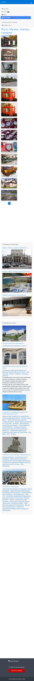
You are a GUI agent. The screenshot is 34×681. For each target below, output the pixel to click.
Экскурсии (17, 374)
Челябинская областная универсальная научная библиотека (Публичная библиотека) (15, 428)
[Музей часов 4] (9, 109)
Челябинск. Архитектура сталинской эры (16, 455)
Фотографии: (7, 17)
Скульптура (25, 374)
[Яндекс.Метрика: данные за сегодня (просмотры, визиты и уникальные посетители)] (13, 661)
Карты (5, 14)
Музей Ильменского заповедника (14, 295)
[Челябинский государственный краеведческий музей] (9, 195)
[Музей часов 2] (9, 135)
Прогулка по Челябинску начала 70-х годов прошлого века (15, 413)
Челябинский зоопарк (20, 499)
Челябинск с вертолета (10, 486)
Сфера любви (6, 503)
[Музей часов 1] (9, 147)
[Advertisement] (17, 223)
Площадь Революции (8, 421)
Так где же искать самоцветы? (13, 343)
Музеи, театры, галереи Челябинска (14, 248)
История (11, 374)
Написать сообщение (16, 670)
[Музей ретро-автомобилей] (9, 171)
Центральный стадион (17, 503)
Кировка (12, 499)
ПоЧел (3, 2)
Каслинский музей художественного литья (15, 367)
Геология (23, 345)
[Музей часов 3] (9, 123)
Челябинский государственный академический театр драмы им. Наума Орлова (15, 508)
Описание (5, 9)
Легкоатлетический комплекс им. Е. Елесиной (14, 489)
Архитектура (6, 466)
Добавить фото (7, 25)
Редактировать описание (10, 22)
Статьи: (6, 11)
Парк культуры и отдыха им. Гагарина (19, 501)
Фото (27, 372)
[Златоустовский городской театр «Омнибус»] (9, 41)
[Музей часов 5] (9, 94)
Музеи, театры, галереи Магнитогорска (16, 271)
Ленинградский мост (19, 494)
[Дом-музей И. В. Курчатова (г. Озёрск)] (9, 183)
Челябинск (16, 423)
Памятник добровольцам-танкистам (17, 419)
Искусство (5, 375)
